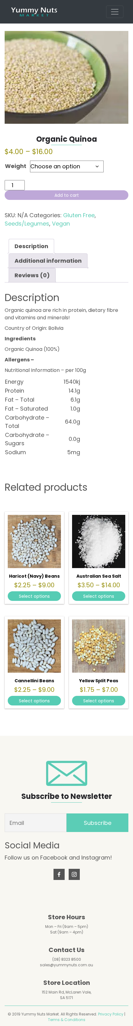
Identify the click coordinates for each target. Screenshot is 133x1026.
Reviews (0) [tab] (32, 275)
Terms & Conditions (66, 1019)
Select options (34, 596)
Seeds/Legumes (27, 223)
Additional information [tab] (48, 261)
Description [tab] (31, 246)
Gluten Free (79, 215)
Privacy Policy (110, 1014)
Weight (15, 166)
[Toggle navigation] (114, 12)
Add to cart (66, 195)
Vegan (61, 223)
